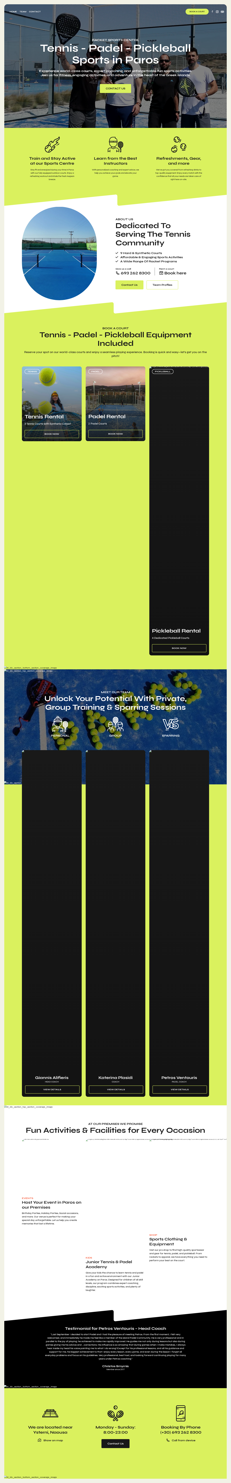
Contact (35, 11)
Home (13, 11)
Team (23, 11)
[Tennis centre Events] (63, 1166)
